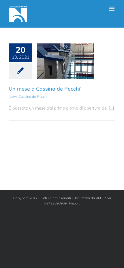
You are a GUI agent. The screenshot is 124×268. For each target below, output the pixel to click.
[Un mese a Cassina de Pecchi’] (65, 61)
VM (98, 198)
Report (74, 203)
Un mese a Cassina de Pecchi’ (45, 88)
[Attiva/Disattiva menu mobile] (112, 9)
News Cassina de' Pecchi (65, 70)
